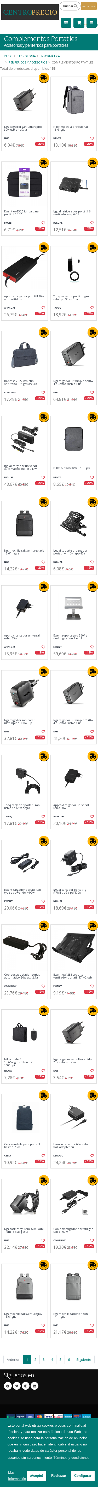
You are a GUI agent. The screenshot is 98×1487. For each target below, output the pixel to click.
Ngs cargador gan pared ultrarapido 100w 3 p (19, 722)
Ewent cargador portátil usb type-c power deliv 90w (22, 891)
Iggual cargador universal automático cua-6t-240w (20, 468)
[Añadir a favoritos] (43, 138)
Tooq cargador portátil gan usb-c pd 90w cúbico (71, 298)
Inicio (8, 56)
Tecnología (26, 56)
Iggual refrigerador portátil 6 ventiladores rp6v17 (72, 213)
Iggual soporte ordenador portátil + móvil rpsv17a (70, 552)
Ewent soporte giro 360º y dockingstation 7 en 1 (70, 637)
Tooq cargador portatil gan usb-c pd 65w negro (22, 807)
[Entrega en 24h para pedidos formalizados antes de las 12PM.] (44, 78)
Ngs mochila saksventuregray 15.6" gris (23, 1315)
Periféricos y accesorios (28, 62)
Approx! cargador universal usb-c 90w (71, 807)
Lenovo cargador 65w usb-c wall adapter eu (71, 1146)
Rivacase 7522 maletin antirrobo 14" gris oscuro (20, 383)
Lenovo (58, 1155)
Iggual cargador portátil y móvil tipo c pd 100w (69, 891)
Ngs (6, 138)
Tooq (57, 307)
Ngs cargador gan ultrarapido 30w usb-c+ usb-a (23, 128)
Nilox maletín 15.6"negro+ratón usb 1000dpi (18, 1062)
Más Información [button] (17, 1476)
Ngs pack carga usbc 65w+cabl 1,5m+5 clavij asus (24, 1231)
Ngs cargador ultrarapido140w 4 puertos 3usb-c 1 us (73, 722)
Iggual (57, 222)
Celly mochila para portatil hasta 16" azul (22, 1146)
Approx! (9, 307)
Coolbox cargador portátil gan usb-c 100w (73, 1231)
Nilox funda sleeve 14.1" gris (71, 467)
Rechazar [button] (58, 1476)
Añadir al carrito (26, 155)
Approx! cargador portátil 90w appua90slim (24, 298)
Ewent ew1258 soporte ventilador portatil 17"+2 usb (72, 976)
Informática (50, 56)
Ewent (8, 222)
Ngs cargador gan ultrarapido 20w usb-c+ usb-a (72, 1061)
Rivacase (10, 392)
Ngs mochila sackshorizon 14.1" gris (70, 1315)
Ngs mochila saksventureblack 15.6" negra (24, 552)
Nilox (57, 138)
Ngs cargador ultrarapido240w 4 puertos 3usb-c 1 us (73, 383)
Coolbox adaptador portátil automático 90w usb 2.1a (22, 976)
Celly (7, 1155)
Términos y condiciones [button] (71, 1458)
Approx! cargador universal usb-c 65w (22, 637)
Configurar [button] (82, 1476)
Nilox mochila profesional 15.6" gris (70, 128)
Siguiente (83, 1359)
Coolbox (10, 986)
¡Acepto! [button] (36, 1476)
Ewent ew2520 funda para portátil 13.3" (21, 213)
